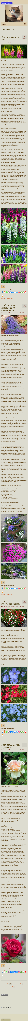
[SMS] (23, 291)
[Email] (21, 291)
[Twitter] (17, 291)
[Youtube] (25, 291)
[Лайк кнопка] (3, 286)
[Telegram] (13, 291)
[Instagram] (19, 291)
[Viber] (9, 291)
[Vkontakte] (11, 291)
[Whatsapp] (7, 291)
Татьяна (6, 42)
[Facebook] (15, 291)
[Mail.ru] (2, 291)
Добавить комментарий (7, 298)
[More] (2, 295)
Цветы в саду (18, 42)
